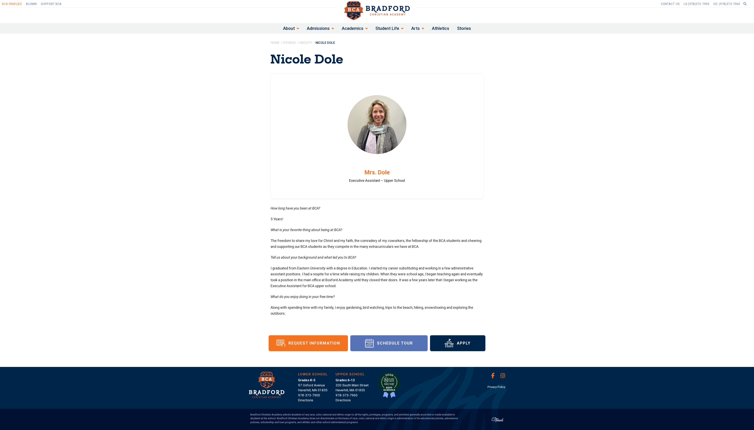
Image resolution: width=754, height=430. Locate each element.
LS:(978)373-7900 (696, 4)
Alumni (31, 4)
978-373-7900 (309, 395)
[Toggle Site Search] (748, 4)
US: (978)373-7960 (726, 4)
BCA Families (12, 4)
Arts (415, 28)
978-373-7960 (347, 395)
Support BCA (51, 4)
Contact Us (670, 4)
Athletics (440, 28)
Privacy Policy (496, 387)
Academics (352, 28)
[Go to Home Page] (377, 10)
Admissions (318, 28)
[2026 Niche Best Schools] (389, 386)
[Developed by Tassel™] (497, 419)
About (289, 28)
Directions (305, 400)
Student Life (387, 28)
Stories (464, 28)
